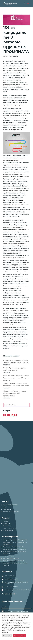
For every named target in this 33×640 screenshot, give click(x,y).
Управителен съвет (10, 505)
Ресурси (5, 518)
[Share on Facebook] (4, 415)
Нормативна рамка (9, 528)
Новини (15, 56)
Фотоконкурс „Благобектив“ (13, 561)
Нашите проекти (10, 537)
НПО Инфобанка (8, 556)
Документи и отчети (11, 511)
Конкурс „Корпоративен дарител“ (15, 540)
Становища (7, 526)
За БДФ (5, 502)
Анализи (5, 521)
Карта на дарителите (11, 558)
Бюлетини (6, 523)
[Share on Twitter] (8, 415)
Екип (4, 507)
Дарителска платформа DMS (13, 547)
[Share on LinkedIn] (12, 415)
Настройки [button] (7, 636)
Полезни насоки (8, 530)
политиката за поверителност (20, 611)
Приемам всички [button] (19, 636)
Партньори (7, 509)
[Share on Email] (15, 415)
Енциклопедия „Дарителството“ (15, 549)
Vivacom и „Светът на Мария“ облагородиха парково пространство (14, 393)
